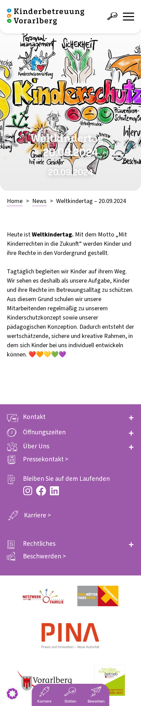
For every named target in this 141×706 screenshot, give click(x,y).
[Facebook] (41, 490)
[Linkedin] (54, 490)
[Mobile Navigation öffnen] (128, 16)
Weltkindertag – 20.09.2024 (91, 201)
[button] (70, 417)
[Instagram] (28, 490)
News (39, 201)
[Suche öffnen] (112, 16)
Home (15, 201)
